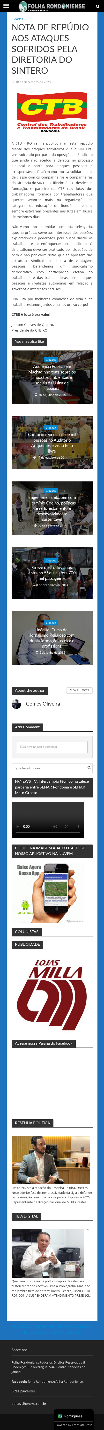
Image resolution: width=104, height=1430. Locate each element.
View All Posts (79, 690)
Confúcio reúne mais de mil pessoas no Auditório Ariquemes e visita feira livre (52, 443)
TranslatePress (82, 1425)
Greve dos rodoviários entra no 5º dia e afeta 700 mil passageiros (52, 573)
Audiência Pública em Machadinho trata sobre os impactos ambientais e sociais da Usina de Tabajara (52, 377)
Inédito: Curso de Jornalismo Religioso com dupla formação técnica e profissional (52, 638)
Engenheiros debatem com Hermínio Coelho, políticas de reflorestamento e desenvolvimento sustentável (52, 508)
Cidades (17, 19)
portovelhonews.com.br (29, 1403)
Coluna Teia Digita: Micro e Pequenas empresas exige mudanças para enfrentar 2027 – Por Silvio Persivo (89, 1233)
